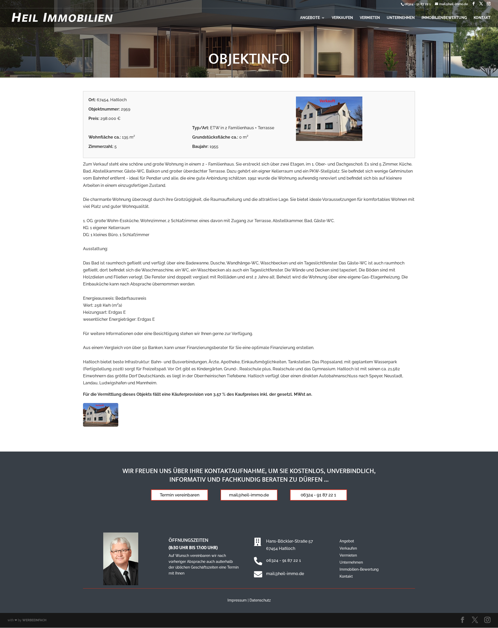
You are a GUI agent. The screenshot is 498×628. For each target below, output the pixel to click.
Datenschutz (260, 600)
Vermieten (370, 18)
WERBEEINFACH (34, 620)
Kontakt (482, 18)
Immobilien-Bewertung (359, 569)
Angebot (347, 541)
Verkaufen (342, 18)
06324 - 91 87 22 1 (417, 4)
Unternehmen (401, 18)
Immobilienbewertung (444, 18)
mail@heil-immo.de (249, 494)
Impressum (237, 600)
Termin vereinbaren (179, 494)
